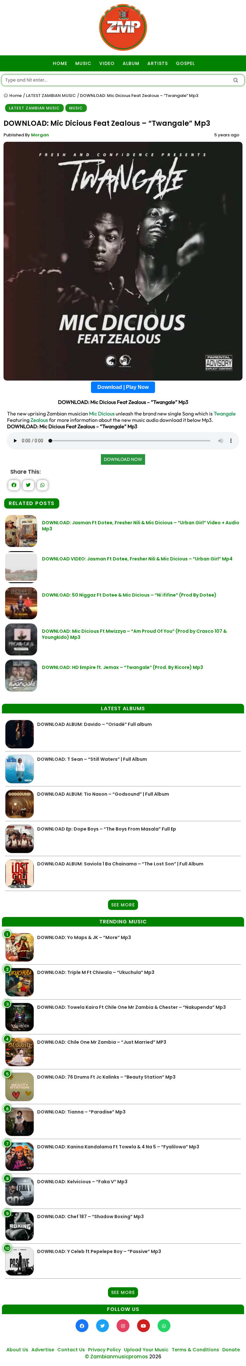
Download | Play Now (123, 387)
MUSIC (83, 63)
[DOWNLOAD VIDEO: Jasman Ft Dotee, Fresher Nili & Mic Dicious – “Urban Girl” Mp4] (21, 581)
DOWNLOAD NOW (123, 459)
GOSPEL (185, 63)
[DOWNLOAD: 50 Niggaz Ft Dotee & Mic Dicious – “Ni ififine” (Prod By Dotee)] (21, 617)
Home (15, 95)
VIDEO (107, 63)
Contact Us (71, 1349)
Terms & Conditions (195, 1349)
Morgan (40, 135)
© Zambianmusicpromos (116, 1356)
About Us (17, 1349)
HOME (60, 63)
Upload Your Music (146, 1349)
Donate (231, 1349)
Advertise (42, 1349)
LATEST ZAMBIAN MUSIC (51, 95)
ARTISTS (157, 63)
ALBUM (131, 63)
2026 (155, 1356)
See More (123, 905)
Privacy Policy (104, 1349)
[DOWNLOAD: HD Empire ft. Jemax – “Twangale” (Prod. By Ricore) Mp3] (21, 690)
